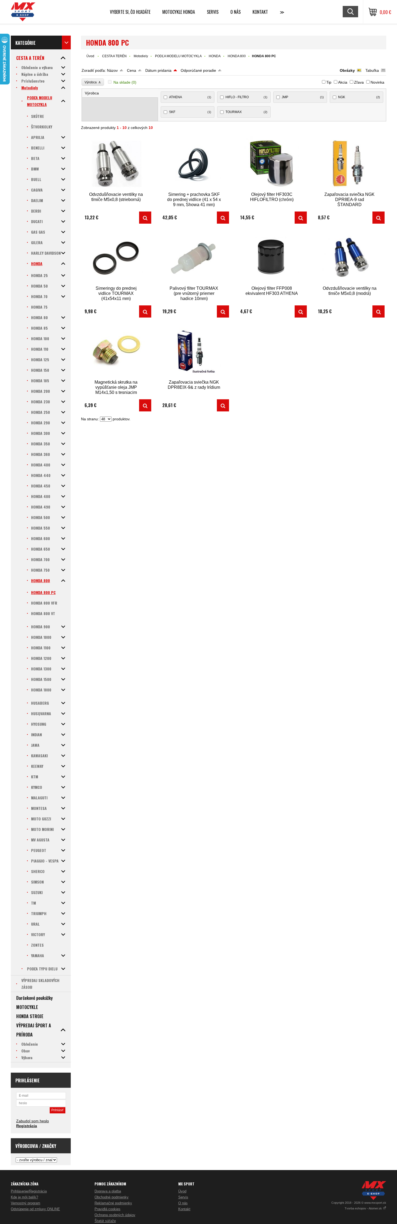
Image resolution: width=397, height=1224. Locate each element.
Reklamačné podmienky (113, 1203)
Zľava (359, 82)
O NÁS (235, 12)
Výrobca (93, 82)
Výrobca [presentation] (92, 93)
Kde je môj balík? (24, 1197)
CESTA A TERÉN (114, 56)
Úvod (90, 56)
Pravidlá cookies (107, 1209)
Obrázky (347, 70)
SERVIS (212, 12)
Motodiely (141, 56)
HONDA (215, 56)
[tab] (120, 93)
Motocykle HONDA (178, 12)
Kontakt (260, 12)
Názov (112, 70)
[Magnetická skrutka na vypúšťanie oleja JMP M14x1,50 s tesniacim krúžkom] (116, 351)
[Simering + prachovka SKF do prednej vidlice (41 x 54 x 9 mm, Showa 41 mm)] (194, 163)
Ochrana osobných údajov (115, 1215)
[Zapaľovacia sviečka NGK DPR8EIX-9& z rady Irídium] (194, 351)
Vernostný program (25, 1203)
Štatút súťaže (105, 1221)
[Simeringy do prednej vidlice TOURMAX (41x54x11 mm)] (116, 257)
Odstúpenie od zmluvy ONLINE (35, 1209)
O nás (183, 1203)
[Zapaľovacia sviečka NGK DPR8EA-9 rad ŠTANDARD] (349, 163)
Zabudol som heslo (32, 1121)
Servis (183, 1197)
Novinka (377, 82)
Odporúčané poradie (198, 70)
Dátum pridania (158, 70)
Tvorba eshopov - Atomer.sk (364, 1208)
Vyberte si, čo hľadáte (130, 12)
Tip (328, 82)
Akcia (342, 82)
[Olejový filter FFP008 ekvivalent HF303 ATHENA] (272, 257)
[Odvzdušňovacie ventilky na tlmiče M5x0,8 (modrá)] (349, 257)
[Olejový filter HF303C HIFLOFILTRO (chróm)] (272, 163)
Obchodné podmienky (112, 1197)
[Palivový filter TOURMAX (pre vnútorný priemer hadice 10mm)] (194, 257)
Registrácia (26, 1126)
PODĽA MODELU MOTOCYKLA (178, 56)
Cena (131, 70)
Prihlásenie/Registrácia (29, 1191)
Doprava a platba (108, 1191)
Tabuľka (372, 70)
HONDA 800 (237, 56)
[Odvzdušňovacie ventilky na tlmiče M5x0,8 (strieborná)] (116, 163)
